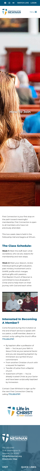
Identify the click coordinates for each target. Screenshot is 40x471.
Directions (7, 459)
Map (15, 459)
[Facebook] (5, 3)
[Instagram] (9, 3)
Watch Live (23, 3)
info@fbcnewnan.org (12, 456)
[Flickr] (13, 3)
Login (33, 3)
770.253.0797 (8, 339)
